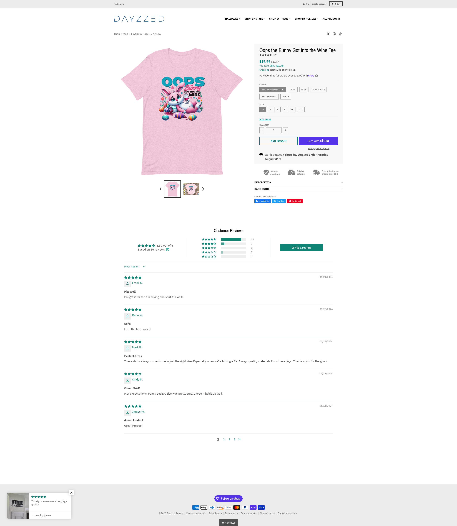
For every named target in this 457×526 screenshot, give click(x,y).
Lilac (293, 89)
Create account (319, 3)
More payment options (318, 148)
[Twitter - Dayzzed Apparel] (328, 34)
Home (117, 34)
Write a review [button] (301, 247)
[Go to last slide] (160, 189)
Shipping (264, 69)
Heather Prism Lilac (273, 89)
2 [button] (224, 439)
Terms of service (249, 513)
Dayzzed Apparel (175, 513)
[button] (209, 239)
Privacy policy (231, 513)
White (285, 96)
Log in (306, 3)
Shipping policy (267, 513)
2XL (301, 109)
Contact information (287, 513)
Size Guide (265, 119)
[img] (132, 277)
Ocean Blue (318, 89)
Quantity (264, 125)
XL (292, 109)
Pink (303, 89)
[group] (172, 189)
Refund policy (215, 513)
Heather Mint (269, 96)
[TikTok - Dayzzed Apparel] (340, 34)
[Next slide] (202, 189)
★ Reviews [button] (228, 522)
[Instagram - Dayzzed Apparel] (334, 34)
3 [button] (229, 439)
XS (263, 109)
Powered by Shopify (196, 513)
